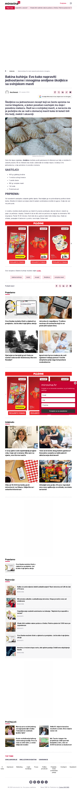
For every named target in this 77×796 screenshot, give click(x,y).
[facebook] (42, 782)
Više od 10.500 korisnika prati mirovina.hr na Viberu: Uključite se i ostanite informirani (19, 487)
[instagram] (34, 782)
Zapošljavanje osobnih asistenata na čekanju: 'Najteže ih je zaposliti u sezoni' (42, 612)
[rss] (46, 782)
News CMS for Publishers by (55, 787)
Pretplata (63, 3)
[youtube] (30, 782)
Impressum (10, 767)
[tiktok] (38, 782)
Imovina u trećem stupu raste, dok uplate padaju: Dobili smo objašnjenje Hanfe (43, 649)
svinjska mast (59, 277)
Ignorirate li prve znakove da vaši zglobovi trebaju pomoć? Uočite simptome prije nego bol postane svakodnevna (52, 358)
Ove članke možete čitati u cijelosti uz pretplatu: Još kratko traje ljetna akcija (21, 322)
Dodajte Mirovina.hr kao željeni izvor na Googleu (56, 96)
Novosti (20, 616)
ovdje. (39, 271)
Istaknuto (12, 71)
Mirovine (20, 592)
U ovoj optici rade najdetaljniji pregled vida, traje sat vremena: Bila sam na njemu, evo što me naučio (20, 453)
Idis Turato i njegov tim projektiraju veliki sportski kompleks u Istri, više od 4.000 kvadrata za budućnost (61, 742)
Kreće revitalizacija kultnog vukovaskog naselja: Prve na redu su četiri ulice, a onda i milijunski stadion (26, 742)
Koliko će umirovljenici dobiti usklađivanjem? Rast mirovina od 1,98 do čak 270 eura (44, 588)
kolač (28, 277)
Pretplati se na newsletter (58, 411)
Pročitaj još (10, 722)
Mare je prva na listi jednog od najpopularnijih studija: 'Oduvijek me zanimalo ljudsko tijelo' (26, 730)
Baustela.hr (73, 767)
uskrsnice (43, 760)
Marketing (19, 767)
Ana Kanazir (14, 92)
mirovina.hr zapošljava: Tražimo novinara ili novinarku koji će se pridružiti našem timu (52, 323)
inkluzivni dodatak (28, 760)
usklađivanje (11, 760)
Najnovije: (10, 8)
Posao (36, 767)
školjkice (47, 277)
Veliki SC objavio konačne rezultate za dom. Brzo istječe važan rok (61, 729)
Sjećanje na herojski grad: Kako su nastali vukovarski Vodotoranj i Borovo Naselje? (21, 357)
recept (37, 277)
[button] (71, 243)
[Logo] (12, 3)
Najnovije (10, 579)
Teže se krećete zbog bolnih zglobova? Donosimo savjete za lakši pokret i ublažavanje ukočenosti (55, 453)
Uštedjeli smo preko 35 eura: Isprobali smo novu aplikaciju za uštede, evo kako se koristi (55, 487)
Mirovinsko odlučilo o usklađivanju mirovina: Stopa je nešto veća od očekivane (41, 600)
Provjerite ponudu (17, 262)
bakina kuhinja (17, 277)
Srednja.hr (64, 767)
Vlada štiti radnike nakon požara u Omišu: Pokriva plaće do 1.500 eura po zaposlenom (45, 8)
